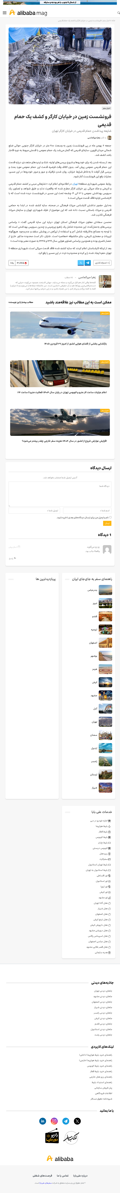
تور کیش (104, 892)
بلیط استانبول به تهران (97, 870)
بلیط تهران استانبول (98, 864)
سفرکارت (104, 859)
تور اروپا (104, 886)
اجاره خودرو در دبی (99, 820)
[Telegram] (88, 263)
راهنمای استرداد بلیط (102, 1082)
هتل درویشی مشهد (98, 930)
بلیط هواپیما (102, 826)
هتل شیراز (103, 908)
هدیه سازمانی (101, 952)
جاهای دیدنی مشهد (102, 996)
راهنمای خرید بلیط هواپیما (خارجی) (95, 1060)
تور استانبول (102, 881)
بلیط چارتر (103, 842)
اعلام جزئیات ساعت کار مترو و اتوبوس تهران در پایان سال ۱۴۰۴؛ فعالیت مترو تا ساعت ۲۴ (62, 392)
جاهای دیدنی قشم (103, 1023)
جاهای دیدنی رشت (103, 1034)
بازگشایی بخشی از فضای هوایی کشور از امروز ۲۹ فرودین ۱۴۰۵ (75, 344)
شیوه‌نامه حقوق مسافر (101, 1098)
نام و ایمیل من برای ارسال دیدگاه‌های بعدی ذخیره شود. (83, 517)
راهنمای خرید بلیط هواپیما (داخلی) (95, 1055)
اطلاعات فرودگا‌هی (103, 1093)
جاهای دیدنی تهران (103, 991)
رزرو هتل (104, 853)
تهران (75, 184)
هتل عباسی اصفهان (98, 941)
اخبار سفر (106, 20)
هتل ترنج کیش (100, 919)
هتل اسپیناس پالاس (98, 936)
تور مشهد (103, 897)
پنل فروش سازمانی (103, 1087)
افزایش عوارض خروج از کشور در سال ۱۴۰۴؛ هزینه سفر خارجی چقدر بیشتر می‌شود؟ (64, 441)
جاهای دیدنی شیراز (103, 1007)
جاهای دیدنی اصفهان (102, 1002)
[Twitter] (81, 263)
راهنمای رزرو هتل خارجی (100, 1076)
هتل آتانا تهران (101, 903)
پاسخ (11, 558)
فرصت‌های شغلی (42, 1176)
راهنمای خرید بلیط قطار (101, 1071)
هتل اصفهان (101, 914)
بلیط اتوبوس (102, 837)
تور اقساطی (102, 875)
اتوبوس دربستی (100, 848)
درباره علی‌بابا (80, 1176)
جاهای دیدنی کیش (103, 1018)
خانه (113, 20)
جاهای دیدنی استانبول (101, 1029)
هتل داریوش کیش (99, 925)
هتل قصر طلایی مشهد (97, 947)
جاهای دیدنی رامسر (103, 1012)
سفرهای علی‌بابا (45, 1183)
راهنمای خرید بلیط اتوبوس (99, 1066)
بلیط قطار (103, 831)
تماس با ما (63, 1176)
